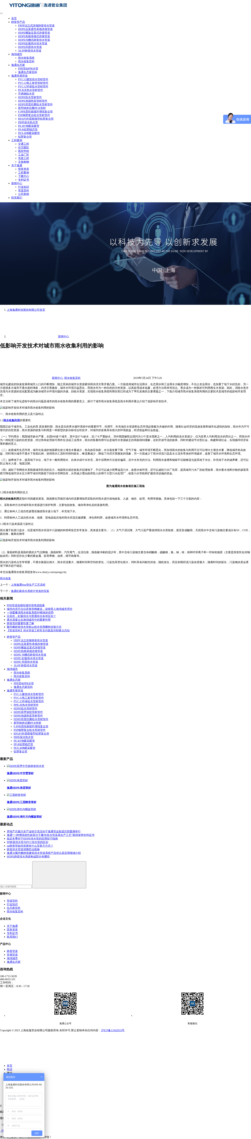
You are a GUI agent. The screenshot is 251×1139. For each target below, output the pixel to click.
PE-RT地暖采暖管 (28, 125)
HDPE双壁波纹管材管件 (28, 712)
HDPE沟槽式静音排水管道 (34, 39)
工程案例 (16, 140)
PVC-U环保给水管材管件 (33, 86)
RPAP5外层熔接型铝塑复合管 (36, 118)
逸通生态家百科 (27, 72)
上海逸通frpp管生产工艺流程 (28, 584)
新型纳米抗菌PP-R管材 (32, 108)
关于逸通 (16, 165)
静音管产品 (18, 21)
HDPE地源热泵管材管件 (32, 100)
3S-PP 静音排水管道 (25, 665)
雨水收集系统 (26, 57)
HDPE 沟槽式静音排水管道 (30, 654)
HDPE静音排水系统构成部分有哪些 (28, 856)
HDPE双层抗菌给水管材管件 (35, 104)
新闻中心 (16, 183)
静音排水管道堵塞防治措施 (23, 849)
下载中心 (23, 176)
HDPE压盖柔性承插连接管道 (35, 29)
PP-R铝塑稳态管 (28, 129)
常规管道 (12, 954)
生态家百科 (13, 907)
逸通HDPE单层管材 (19, 787)
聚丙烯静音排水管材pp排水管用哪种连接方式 (34, 626)
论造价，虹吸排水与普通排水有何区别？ (31, 616)
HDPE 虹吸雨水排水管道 (29, 658)
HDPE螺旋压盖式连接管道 (34, 32)
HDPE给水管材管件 (30, 97)
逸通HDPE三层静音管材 (21, 802)
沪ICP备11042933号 (112, 1030)
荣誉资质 (23, 168)
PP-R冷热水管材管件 (30, 90)
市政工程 (23, 158)
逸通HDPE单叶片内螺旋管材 (24, 816)
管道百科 (23, 190)
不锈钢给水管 (26, 93)
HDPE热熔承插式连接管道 (34, 36)
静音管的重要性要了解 (20, 623)
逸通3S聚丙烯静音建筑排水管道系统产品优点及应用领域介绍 (44, 852)
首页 (14, 18)
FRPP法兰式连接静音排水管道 (36, 25)
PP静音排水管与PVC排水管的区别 (27, 842)
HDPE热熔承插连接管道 (28, 651)
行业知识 (23, 186)
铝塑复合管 (25, 136)
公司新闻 (23, 194)
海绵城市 (16, 54)
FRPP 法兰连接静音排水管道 (31, 640)
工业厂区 (23, 154)
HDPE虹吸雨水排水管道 (32, 43)
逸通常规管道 (19, 75)
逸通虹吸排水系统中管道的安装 (30, 591)
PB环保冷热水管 (28, 122)
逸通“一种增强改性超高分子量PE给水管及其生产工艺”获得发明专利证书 (50, 835)
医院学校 (23, 151)
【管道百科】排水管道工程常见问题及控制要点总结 (38, 630)
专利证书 (23, 179)
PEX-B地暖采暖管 (29, 133)
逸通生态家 (18, 65)
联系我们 (16, 197)
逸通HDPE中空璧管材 (20, 773)
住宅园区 (23, 147)
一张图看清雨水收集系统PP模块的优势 (30, 612)
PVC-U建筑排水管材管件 (33, 79)
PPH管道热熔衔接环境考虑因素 (26, 605)
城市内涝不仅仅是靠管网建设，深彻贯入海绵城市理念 (39, 608)
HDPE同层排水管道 (30, 47)
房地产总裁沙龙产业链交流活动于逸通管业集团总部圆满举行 (44, 831)
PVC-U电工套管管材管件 (33, 82)
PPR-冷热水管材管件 (26, 704)
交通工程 (23, 143)
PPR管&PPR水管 (28, 68)
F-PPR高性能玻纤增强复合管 (35, 111)
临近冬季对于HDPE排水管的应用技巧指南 (32, 838)
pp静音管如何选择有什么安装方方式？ (30, 845)
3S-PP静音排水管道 (29, 50)
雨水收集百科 (26, 61)
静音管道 (12, 951)
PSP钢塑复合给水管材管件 (34, 115)
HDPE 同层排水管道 (26, 661)
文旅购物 (23, 161)
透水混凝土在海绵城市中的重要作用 (29, 619)
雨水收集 (5, 578)
